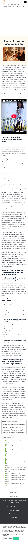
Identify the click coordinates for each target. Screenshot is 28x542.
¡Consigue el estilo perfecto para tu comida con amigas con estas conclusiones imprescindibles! (13, 431)
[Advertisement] (14, 22)
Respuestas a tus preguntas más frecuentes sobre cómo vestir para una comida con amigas (13, 428)
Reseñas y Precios (14, 524)
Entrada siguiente (14, 496)
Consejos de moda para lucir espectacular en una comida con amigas (14, 425)
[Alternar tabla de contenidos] (23, 422)
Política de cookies (14, 513)
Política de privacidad (14, 510)
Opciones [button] (4, 538)
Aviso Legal (14, 517)
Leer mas (10, 538)
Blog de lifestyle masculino (14, 506)
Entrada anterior (14, 492)
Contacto (14, 520)
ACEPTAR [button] (16, 538)
